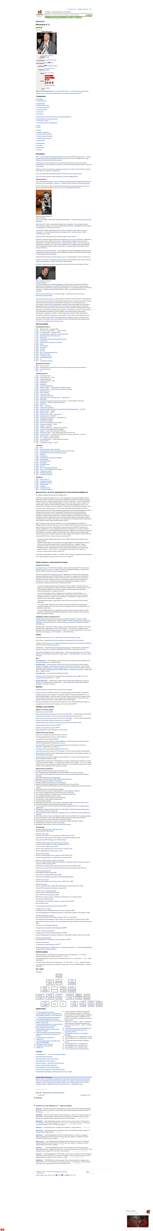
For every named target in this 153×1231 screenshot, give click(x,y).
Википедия (48, 17)
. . (51, 342)
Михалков (39, 1108)
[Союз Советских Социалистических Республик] (49, 62)
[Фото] (47, 53)
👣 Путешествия (40, 1172)
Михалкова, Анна (85, 1095)
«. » (48, 1013)
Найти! (89, 15)
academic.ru (39, 16)
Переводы (63, 17)
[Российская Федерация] (45, 65)
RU (90, 9)
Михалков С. (39, 1135)
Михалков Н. (41, 1095)
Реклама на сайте (63, 1171)
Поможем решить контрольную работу (53, 1092)
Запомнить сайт (72, 9)
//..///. (78, 1028)
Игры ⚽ (78, 17)
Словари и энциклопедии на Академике (58, 12)
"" (45, 1044)
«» (50, 85)
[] (79, 92)
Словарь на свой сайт (83, 9)
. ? (45, 1037)
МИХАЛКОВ (39, 1114)
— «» (50, 1063)
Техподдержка (56, 1171)
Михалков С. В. (40, 1141)
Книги (71, 17)
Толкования (56, 17)
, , (45, 394)
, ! (76, 669)
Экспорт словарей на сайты (41, 1175)
